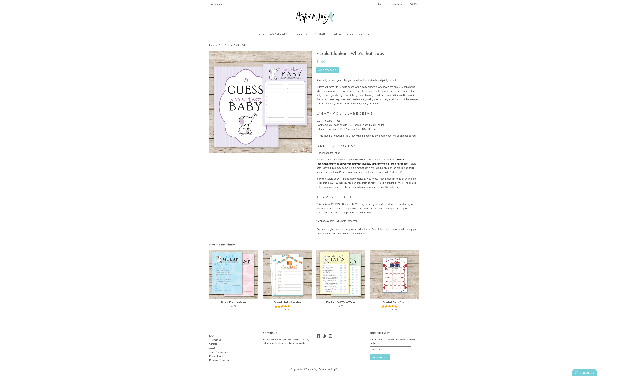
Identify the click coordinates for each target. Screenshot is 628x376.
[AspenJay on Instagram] (330, 337)
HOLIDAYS (301, 33)
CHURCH (320, 33)
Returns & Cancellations (220, 360)
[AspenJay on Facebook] (318, 337)
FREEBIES (336, 33)
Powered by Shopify (328, 369)
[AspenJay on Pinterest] (324, 337)
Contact (213, 344)
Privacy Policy (216, 356)
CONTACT (365, 33)
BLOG (350, 33)
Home (211, 45)
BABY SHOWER (279, 33)
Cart (416, 4)
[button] (282, 306)
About (212, 348)
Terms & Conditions (218, 352)
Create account (397, 4)
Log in (381, 4)
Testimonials (215, 340)
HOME (260, 33)
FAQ (211, 336)
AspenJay (312, 369)
